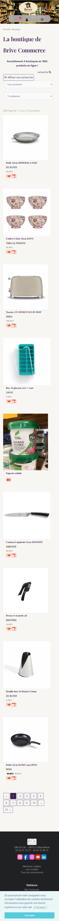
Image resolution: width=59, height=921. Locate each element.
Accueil (6, 29)
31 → (8, 809)
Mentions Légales (32, 866)
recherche (43, 72)
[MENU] (42, 19)
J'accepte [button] (29, 915)
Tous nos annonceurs (32, 872)
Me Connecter (32, 889)
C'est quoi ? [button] (40, 907)
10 (34, 802)
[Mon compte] (26, 20)
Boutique (16, 29)
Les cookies (32, 869)
